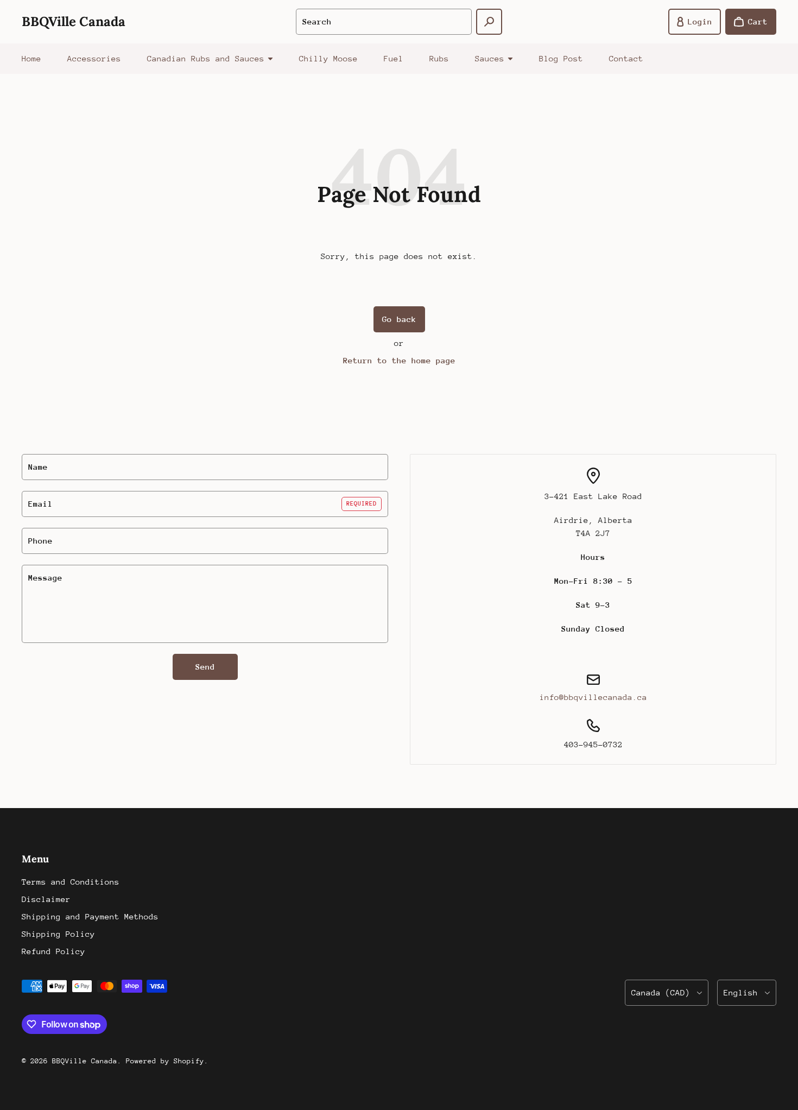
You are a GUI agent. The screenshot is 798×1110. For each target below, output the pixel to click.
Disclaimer (46, 899)
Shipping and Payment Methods (90, 916)
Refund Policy (53, 951)
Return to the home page (399, 360)
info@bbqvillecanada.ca (593, 697)
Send (205, 666)
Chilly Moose (328, 58)
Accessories (94, 58)
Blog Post (561, 58)
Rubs (439, 58)
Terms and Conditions (70, 881)
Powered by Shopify (165, 1061)
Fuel (393, 58)
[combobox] (383, 22)
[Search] (489, 22)
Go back (399, 319)
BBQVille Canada (84, 1061)
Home (31, 58)
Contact (626, 58)
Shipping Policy (58, 933)
